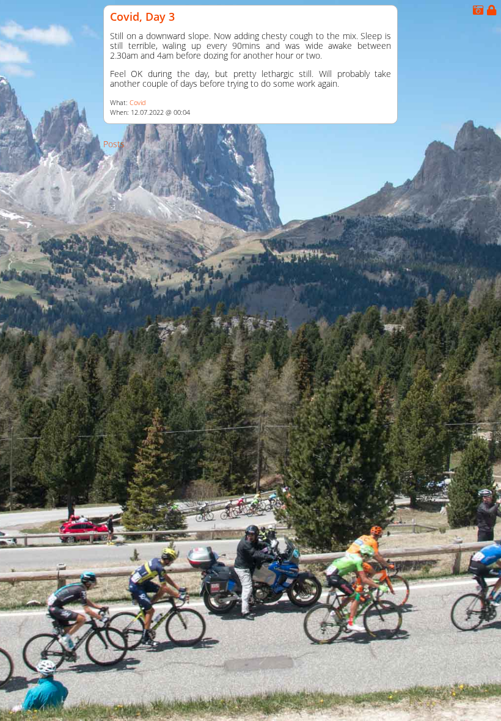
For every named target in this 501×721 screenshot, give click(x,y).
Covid (138, 102)
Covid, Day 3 (142, 16)
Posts (114, 144)
